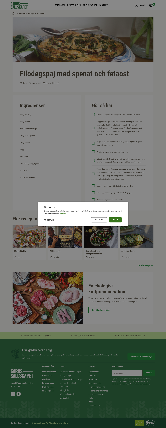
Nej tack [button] (99, 220)
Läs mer (63, 214)
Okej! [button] (115, 220)
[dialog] (83, 214)
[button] (49, 220)
